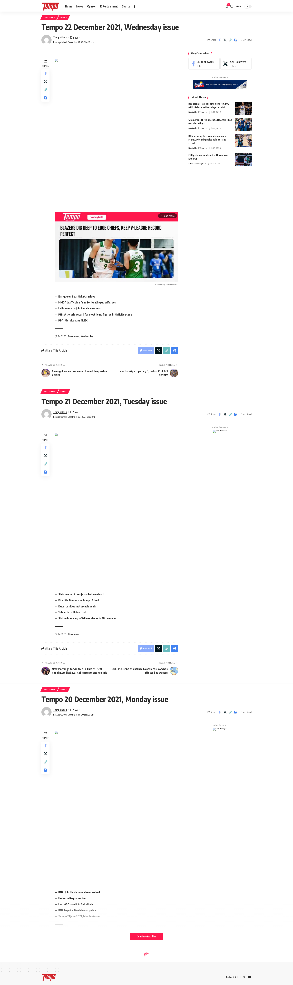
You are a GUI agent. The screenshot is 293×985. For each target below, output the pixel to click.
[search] (232, 6)
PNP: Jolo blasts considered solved (79, 892)
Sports (203, 112)
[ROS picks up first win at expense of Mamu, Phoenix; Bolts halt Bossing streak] (243, 140)
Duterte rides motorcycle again (77, 606)
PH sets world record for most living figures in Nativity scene (95, 314)
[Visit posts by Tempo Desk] (46, 40)
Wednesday (87, 336)
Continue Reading (146, 936)
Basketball (193, 112)
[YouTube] (249, 977)
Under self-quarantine (72, 898)
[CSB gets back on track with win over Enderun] (243, 159)
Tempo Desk (60, 37)
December (73, 336)
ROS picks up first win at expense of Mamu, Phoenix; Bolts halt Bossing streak (207, 140)
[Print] (235, 40)
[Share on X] (224, 40)
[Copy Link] (230, 40)
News (64, 17)
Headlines (49, 17)
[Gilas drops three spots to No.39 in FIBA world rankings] (243, 124)
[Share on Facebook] (219, 40)
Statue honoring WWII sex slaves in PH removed (87, 618)
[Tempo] (50, 6)
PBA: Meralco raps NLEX (72, 320)
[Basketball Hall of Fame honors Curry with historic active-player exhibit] (243, 108)
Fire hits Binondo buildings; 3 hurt (78, 600)
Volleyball (201, 163)
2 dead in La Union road (72, 612)
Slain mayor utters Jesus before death (81, 594)
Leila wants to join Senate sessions (79, 308)
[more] (134, 6)
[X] (236, 64)
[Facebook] (204, 64)
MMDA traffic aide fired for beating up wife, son (87, 302)
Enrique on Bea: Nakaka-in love (76, 296)
